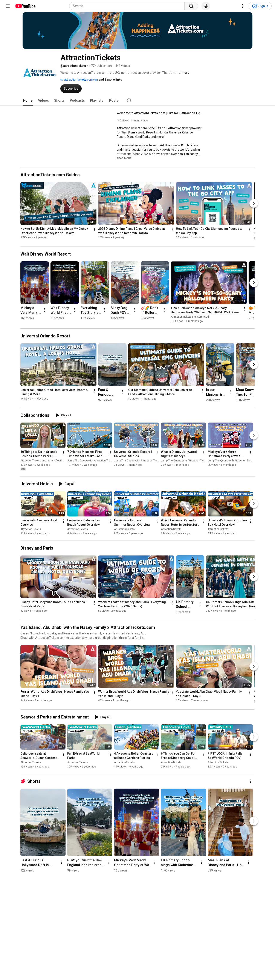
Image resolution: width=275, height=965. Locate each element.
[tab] (28, 100)
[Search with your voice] (206, 6)
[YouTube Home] (25, 6)
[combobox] (128, 6)
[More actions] (94, 229)
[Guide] (7, 6)
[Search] (191, 6)
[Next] (253, 203)
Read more (124, 158)
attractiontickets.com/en (80, 79)
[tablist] (137, 100)
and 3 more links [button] (110, 79)
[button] (124, 158)
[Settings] (242, 6)
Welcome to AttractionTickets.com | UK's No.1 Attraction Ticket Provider (160, 113)
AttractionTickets (30, 529)
